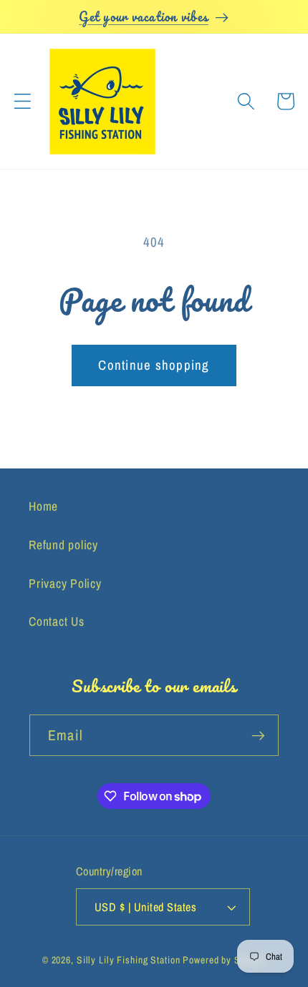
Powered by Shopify (224, 959)
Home (43, 506)
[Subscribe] (258, 735)
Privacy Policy (65, 583)
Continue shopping (153, 365)
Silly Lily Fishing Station (129, 959)
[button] (22, 101)
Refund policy (63, 544)
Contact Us (57, 621)
